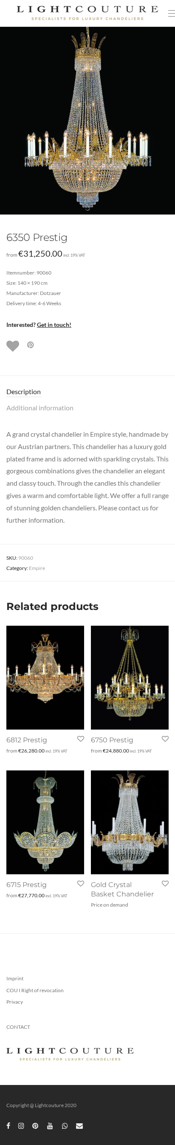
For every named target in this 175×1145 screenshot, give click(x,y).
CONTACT (18, 1027)
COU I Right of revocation (35, 990)
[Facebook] (8, 1125)
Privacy (14, 1002)
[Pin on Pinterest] (31, 345)
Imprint (14, 978)
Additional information (39, 408)
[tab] (87, 392)
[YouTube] (50, 1125)
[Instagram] (21, 1125)
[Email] (79, 1125)
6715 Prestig (26, 885)
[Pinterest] (35, 1125)
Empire (37, 568)
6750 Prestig (112, 740)
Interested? (38, 324)
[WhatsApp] (65, 1125)
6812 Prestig (26, 740)
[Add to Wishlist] (13, 346)
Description (23, 391)
